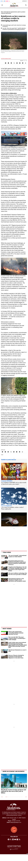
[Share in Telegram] (19, 63)
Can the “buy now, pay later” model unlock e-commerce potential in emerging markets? (14, 29)
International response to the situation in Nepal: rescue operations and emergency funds (17, 580)
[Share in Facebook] (11, 63)
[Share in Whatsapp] (25, 63)
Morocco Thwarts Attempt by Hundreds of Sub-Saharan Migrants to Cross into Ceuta (16, 657)
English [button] (25, 1)
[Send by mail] (5, 63)
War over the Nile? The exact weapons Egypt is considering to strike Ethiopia (16, 638)
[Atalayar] (14, 5)
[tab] (6, 796)
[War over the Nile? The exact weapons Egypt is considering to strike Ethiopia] (4, 638)
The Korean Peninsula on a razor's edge (17, 650)
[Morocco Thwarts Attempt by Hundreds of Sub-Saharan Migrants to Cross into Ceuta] (4, 656)
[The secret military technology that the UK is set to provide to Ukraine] (4, 574)
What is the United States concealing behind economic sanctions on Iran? (15, 633)
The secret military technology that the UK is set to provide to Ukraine (17, 574)
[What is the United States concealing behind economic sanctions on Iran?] (4, 632)
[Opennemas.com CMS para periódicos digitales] (14, 847)
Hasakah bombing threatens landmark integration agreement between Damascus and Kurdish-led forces (17, 562)
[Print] (8, 63)
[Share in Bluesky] (17, 63)
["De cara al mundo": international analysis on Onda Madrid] (4, 556)
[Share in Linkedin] (22, 63)
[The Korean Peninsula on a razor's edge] (4, 651)
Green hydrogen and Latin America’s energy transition (14, 25)
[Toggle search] (26, 5)
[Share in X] (14, 63)
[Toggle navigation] (2, 5)
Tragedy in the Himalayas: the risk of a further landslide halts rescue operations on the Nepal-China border (17, 568)
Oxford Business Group (6, 58)
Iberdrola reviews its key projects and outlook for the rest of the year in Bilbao (13, 791)
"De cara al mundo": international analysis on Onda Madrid (17, 556)
